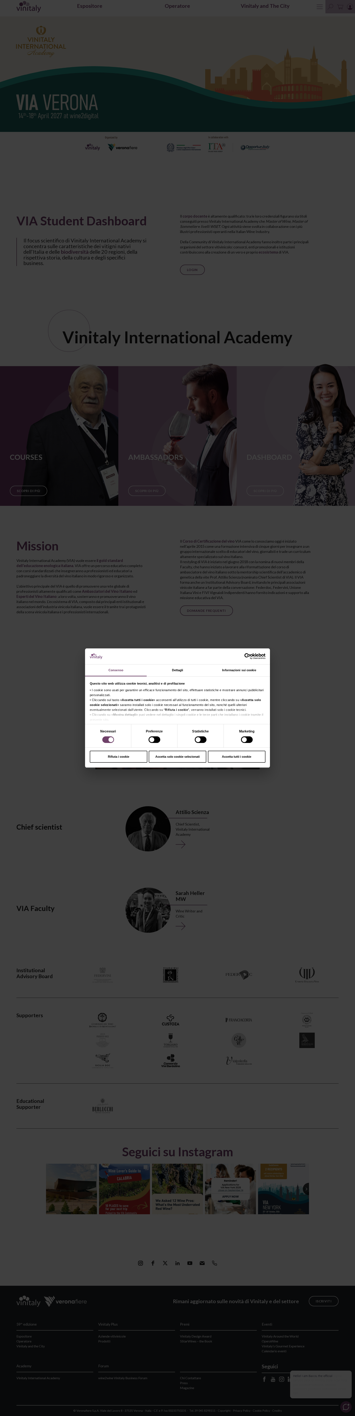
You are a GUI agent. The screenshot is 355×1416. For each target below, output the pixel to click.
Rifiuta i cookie (118, 756)
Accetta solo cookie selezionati (177, 756)
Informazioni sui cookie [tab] (239, 670)
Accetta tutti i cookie (236, 756)
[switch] (155, 740)
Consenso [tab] (115, 670)
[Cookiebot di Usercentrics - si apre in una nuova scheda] (247, 656)
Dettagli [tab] (177, 670)
